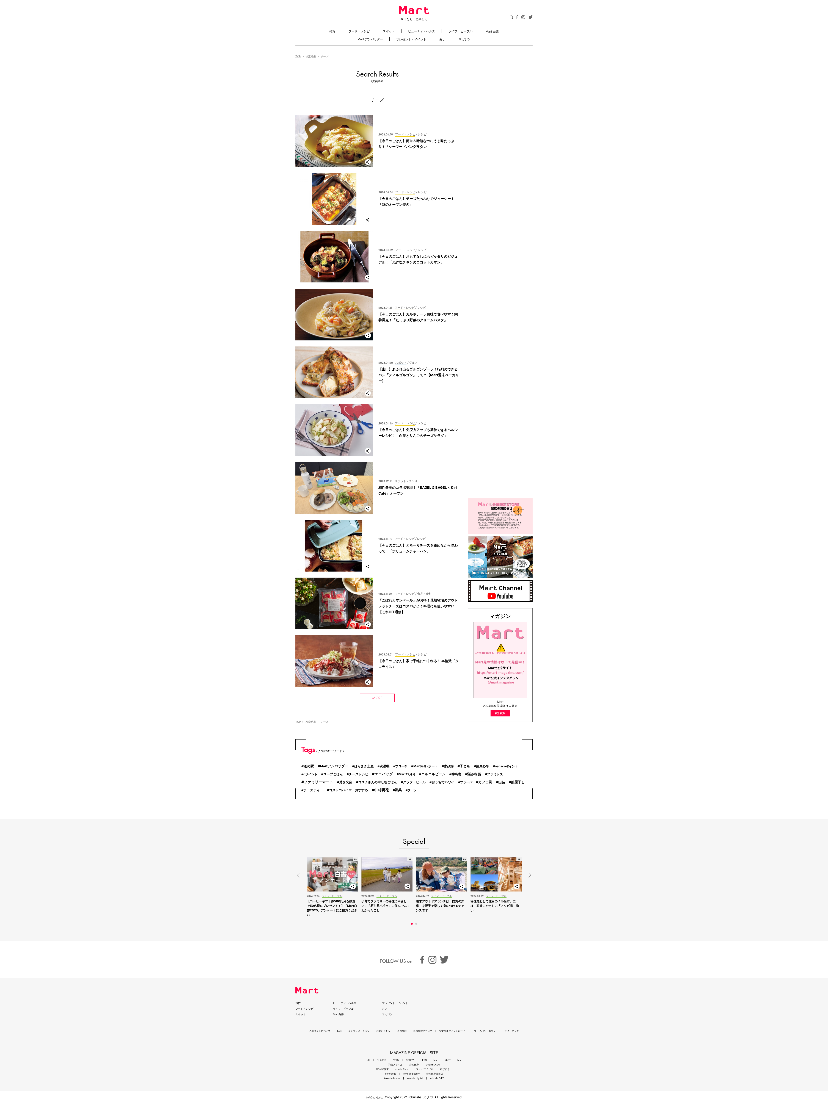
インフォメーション (359, 1031)
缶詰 (501, 782)
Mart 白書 (492, 31)
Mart (436, 1060)
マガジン (465, 39)
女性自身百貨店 (434, 1074)
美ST (448, 1060)
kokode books (392, 1078)
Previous (300, 875)
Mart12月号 (407, 774)
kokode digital (415, 1078)
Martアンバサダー (334, 766)
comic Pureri (402, 1069)
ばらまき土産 (364, 766)
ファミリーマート (318, 782)
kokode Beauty (411, 1074)
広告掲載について (422, 1031)
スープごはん (333, 774)
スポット (389, 31)
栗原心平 (482, 766)
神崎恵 (456, 774)
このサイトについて (320, 1031)
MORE (377, 697)
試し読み (500, 713)
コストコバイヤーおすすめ (348, 790)
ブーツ (412, 790)
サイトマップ (512, 1031)
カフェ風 (485, 782)
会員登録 (402, 1031)
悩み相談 (474, 774)
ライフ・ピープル (460, 31)
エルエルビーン (433, 774)
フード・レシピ (359, 31)
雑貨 (332, 31)
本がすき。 (446, 1069)
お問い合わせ (383, 1031)
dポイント (310, 774)
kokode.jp (390, 1074)
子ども (465, 766)
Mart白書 (338, 1014)
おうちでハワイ (443, 782)
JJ (368, 1060)
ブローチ (401, 766)
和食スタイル (395, 1065)
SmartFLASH (432, 1065)
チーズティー (313, 790)
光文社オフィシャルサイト (453, 1031)
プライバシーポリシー (486, 1031)
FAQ (339, 1031)
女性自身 (414, 1065)
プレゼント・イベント (411, 39)
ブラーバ (466, 782)
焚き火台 (345, 782)
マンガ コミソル (424, 1069)
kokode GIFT (437, 1078)
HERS (423, 1060)
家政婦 (449, 766)
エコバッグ (384, 774)
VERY (396, 1060)
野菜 (398, 790)
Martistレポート (425, 766)
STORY (410, 1060)
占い (442, 39)
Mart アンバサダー (370, 39)
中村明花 (381, 790)
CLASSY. (382, 1060)
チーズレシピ (358, 774)
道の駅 (309, 766)
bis (459, 1060)
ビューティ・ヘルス (421, 31)
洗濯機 (384, 766)
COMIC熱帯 (382, 1069)
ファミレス (495, 774)
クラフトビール (414, 782)
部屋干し (518, 782)
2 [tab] (416, 924)
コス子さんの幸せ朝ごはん (377, 782)
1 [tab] (412, 924)
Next (528, 875)
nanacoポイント (506, 766)
